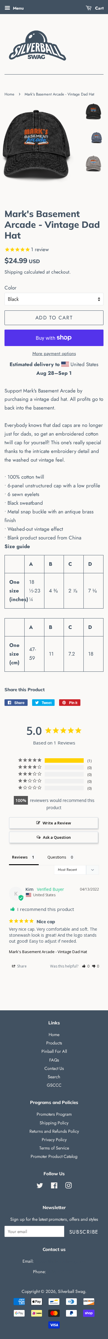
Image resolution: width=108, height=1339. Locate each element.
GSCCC (54, 1085)
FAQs (54, 1060)
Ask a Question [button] (57, 837)
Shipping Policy (54, 1123)
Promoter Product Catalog (54, 1156)
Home (9, 94)
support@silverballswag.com (60, 1261)
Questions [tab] (56, 857)
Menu (18, 8)
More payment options (54, 353)
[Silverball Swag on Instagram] (68, 1187)
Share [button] (21, 966)
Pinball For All (54, 1051)
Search (54, 1077)
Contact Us (54, 1068)
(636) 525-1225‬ (61, 1272)
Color (10, 287)
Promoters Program (54, 1114)
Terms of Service (54, 1148)
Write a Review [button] (57, 823)
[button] (85, 966)
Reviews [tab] (20, 857)
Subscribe (83, 1231)
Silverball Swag (71, 1291)
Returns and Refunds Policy (54, 1131)
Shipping (13, 272)
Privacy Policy (54, 1140)
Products (54, 1043)
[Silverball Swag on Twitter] (40, 1187)
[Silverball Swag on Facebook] (54, 1187)
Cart (99, 8)
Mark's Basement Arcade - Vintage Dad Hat (48, 951)
